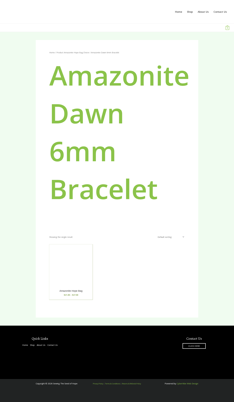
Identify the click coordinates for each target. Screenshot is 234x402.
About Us (41, 345)
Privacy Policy (98, 384)
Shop (32, 345)
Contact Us (52, 345)
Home (52, 52)
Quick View (71, 285)
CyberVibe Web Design (187, 383)
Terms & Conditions (112, 384)
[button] (194, 346)
